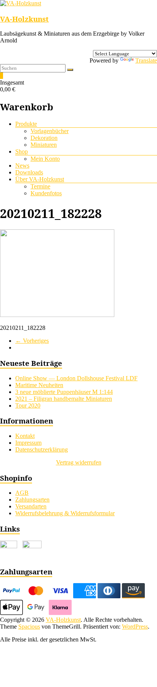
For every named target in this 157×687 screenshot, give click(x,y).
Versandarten (30, 506)
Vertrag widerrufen (78, 462)
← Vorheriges (32, 340)
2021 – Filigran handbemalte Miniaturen (63, 398)
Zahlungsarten (32, 499)
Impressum (28, 442)
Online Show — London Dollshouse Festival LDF (76, 378)
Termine (40, 186)
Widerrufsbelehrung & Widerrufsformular (65, 513)
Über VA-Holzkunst (39, 179)
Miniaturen (43, 144)
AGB (22, 492)
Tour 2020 (27, 405)
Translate (146, 60)
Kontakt (25, 436)
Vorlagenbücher (49, 131)
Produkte (26, 124)
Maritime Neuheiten (39, 385)
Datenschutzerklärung (41, 449)
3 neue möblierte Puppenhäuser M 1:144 (64, 392)
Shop (21, 151)
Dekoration (44, 138)
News (22, 165)
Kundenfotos (46, 193)
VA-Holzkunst (24, 19)
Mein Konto (45, 158)
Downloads (29, 172)
